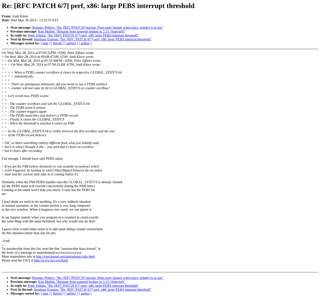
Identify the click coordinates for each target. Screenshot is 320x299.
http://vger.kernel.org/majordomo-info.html (65, 256)
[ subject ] (71, 43)
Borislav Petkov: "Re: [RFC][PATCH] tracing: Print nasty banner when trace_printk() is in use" (97, 27)
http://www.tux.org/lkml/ (51, 260)
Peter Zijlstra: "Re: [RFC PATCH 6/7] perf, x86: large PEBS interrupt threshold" (83, 35)
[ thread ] (57, 43)
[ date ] (45, 43)
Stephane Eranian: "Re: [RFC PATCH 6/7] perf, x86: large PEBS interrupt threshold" (93, 39)
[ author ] (85, 43)
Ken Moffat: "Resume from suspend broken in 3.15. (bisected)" (81, 31)
